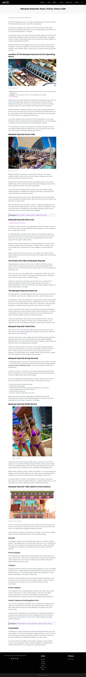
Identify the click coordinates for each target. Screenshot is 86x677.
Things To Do (69, 2)
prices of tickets (16, 329)
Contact (77, 2)
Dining (54, 2)
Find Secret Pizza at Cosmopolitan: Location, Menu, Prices (33, 623)
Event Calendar (14, 96)
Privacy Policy (71, 659)
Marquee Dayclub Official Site (17, 223)
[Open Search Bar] (82, 2)
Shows (42, 2)
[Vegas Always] (6, 2)
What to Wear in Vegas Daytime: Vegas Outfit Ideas (31, 215)
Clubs (49, 2)
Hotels (61, 2)
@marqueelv (15, 87)
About (43, 669)
